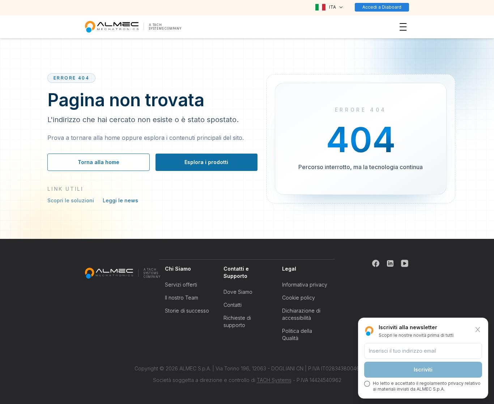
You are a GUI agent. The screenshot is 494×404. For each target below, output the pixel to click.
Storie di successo (187, 311)
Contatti (232, 305)
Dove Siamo (237, 292)
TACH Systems (274, 380)
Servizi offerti (181, 284)
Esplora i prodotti (206, 162)
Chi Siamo (178, 269)
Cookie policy (298, 298)
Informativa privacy (304, 284)
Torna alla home (98, 162)
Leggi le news (120, 200)
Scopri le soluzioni (70, 200)
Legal (289, 269)
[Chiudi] (478, 329)
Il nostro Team (181, 298)
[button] (329, 7)
